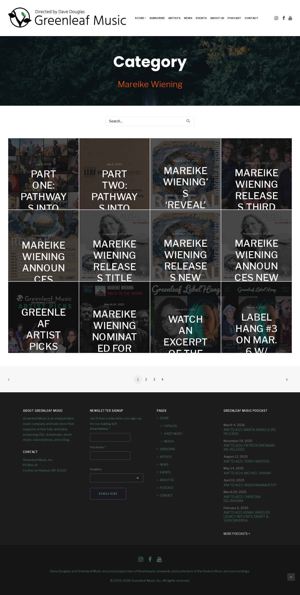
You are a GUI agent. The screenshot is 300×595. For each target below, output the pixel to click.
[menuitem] (140, 18)
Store (164, 418)
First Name (98, 447)
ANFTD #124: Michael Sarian (247, 473)
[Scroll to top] (291, 577)
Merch (169, 441)
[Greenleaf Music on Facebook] (140, 560)
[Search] (150, 121)
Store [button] (139, 18)
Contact (251, 18)
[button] (276, 18)
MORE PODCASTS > (237, 533)
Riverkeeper (146, 571)
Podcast (234, 18)
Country (96, 469)
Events (201, 18)
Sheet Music (173, 433)
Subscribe (157, 18)
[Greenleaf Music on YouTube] (159, 560)
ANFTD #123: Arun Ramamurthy (250, 485)
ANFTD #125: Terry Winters (247, 461)
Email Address (100, 428)
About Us (217, 18)
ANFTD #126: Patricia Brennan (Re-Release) (249, 447)
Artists (174, 18)
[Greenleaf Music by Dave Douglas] (68, 18)
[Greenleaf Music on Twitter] (150, 560)
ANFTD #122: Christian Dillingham (242, 499)
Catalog (170, 426)
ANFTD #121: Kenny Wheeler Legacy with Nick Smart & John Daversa (247, 516)
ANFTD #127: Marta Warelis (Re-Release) (250, 432)
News (188, 18)
